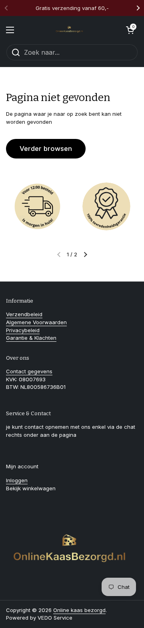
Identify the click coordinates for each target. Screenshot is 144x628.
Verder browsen (46, 149)
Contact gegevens (29, 371)
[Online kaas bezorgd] (70, 30)
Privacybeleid (23, 330)
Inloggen (17, 480)
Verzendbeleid (24, 314)
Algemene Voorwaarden (36, 322)
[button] (130, 30)
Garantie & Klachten (31, 338)
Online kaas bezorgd (79, 610)
